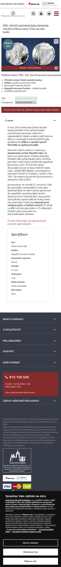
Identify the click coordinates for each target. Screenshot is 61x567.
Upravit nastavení (30, 543)
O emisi (9, 120)
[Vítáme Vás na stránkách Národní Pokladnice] (41, 13)
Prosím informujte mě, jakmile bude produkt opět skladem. (27, 222)
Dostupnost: (7, 102)
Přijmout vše (30, 561)
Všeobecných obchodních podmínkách (21, 530)
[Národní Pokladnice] (13, 14)
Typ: (3, 98)
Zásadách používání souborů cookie (26, 532)
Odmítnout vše (30, 552)
